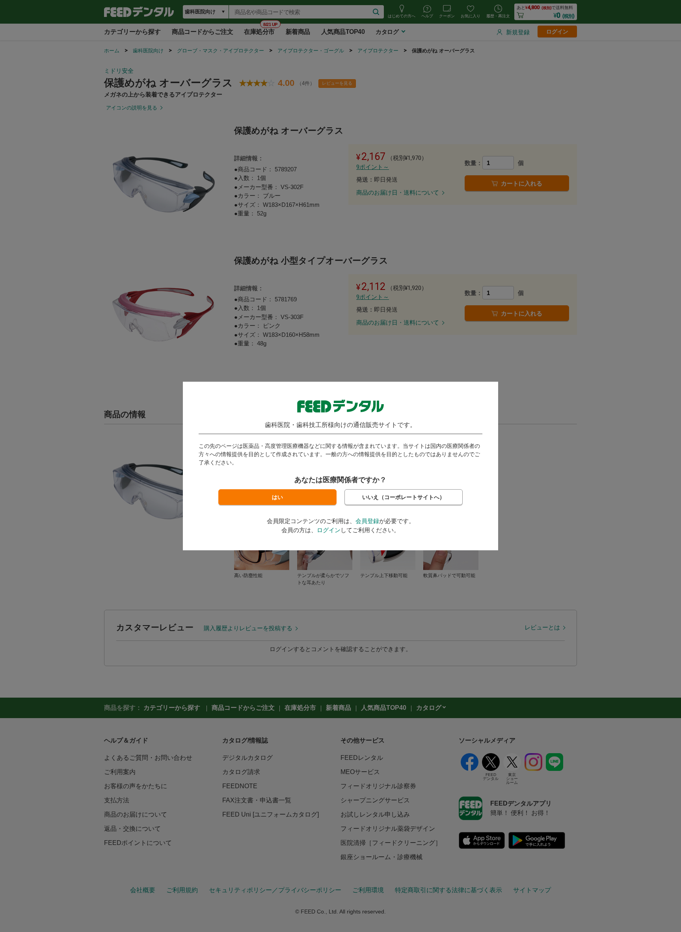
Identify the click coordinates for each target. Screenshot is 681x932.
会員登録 (367, 521)
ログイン (328, 530)
